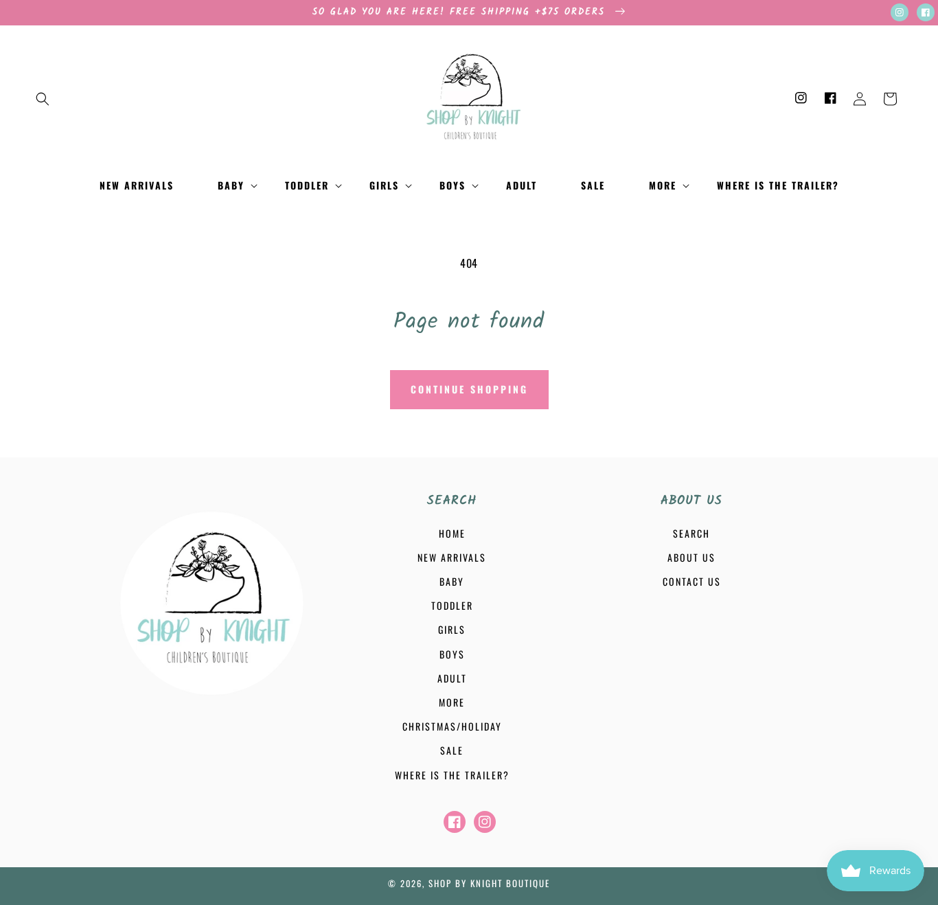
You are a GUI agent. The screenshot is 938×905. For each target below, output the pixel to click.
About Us (691, 557)
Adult (452, 678)
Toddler (452, 605)
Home (452, 533)
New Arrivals (451, 557)
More (452, 702)
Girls (452, 629)
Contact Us (692, 581)
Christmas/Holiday (452, 726)
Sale (452, 750)
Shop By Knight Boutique (489, 883)
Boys (452, 654)
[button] (42, 99)
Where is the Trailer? (452, 775)
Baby (451, 581)
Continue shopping (469, 389)
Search (691, 533)
